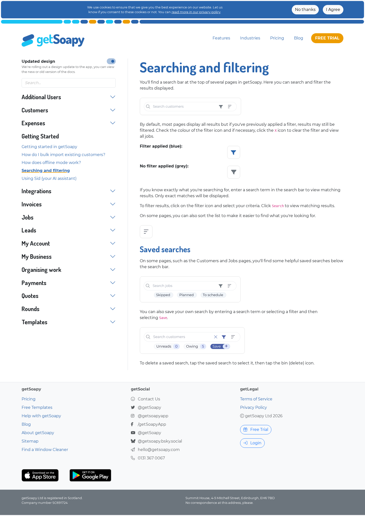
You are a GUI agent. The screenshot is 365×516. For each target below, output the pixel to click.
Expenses (33, 123)
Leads (29, 230)
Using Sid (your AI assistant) (49, 178)
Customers (35, 110)
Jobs (28, 217)
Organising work (41, 269)
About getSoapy (38, 432)
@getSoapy (149, 407)
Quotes (30, 295)
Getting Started (40, 136)
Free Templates (37, 407)
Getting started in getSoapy (49, 146)
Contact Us (149, 399)
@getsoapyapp (153, 416)
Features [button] (221, 38)
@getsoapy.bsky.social (160, 441)
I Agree (333, 9)
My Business (37, 256)
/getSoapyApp (152, 424)
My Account (36, 243)
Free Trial (258, 429)
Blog (298, 38)
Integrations (36, 191)
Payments (34, 283)
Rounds (30, 309)
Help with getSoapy (41, 416)
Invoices (32, 204)
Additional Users (41, 97)
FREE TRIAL (327, 38)
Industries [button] (250, 38)
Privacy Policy (253, 407)
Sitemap (30, 441)
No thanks (305, 9)
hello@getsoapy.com (159, 449)
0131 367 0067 (151, 458)
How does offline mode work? (51, 162)
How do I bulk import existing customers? (63, 154)
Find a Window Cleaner (45, 449)
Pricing (277, 38)
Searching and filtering (46, 170)
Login (255, 443)
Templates (34, 322)
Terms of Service (256, 399)
